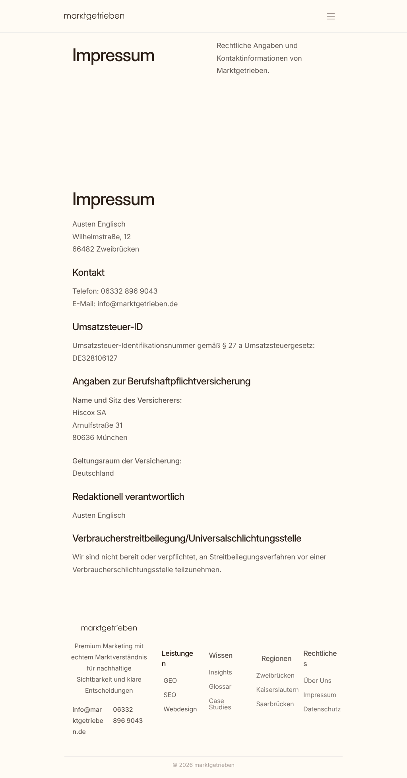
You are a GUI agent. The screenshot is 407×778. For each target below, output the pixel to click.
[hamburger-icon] (331, 16)
